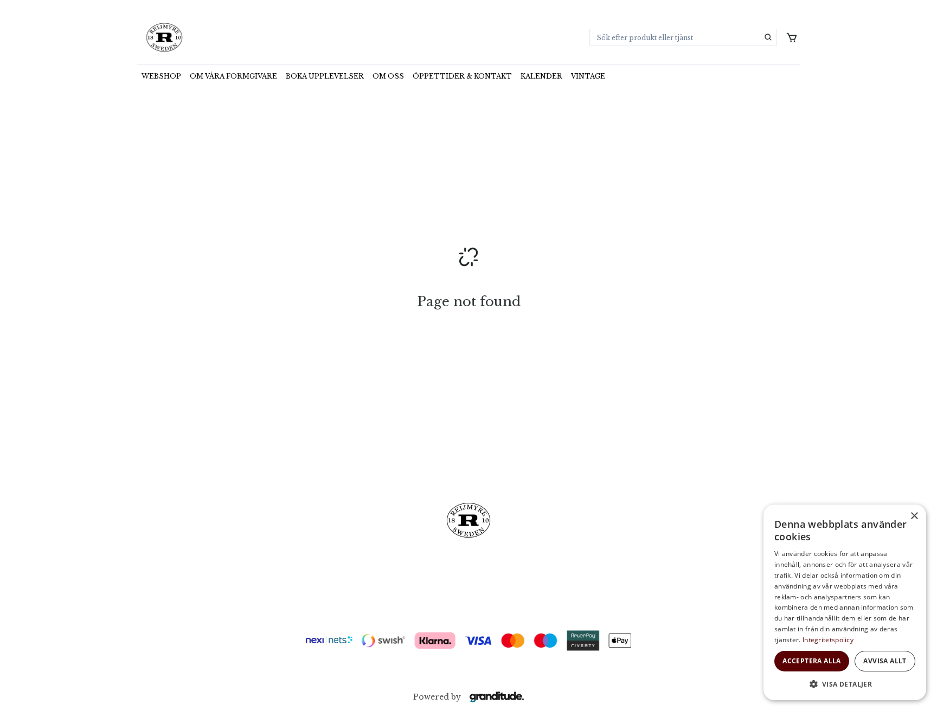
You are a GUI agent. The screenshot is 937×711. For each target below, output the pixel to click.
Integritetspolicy (828, 639)
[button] (844, 683)
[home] (164, 37)
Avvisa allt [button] (884, 660)
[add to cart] (792, 37)
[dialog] (844, 602)
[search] (768, 37)
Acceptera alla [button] (811, 660)
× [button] (914, 516)
